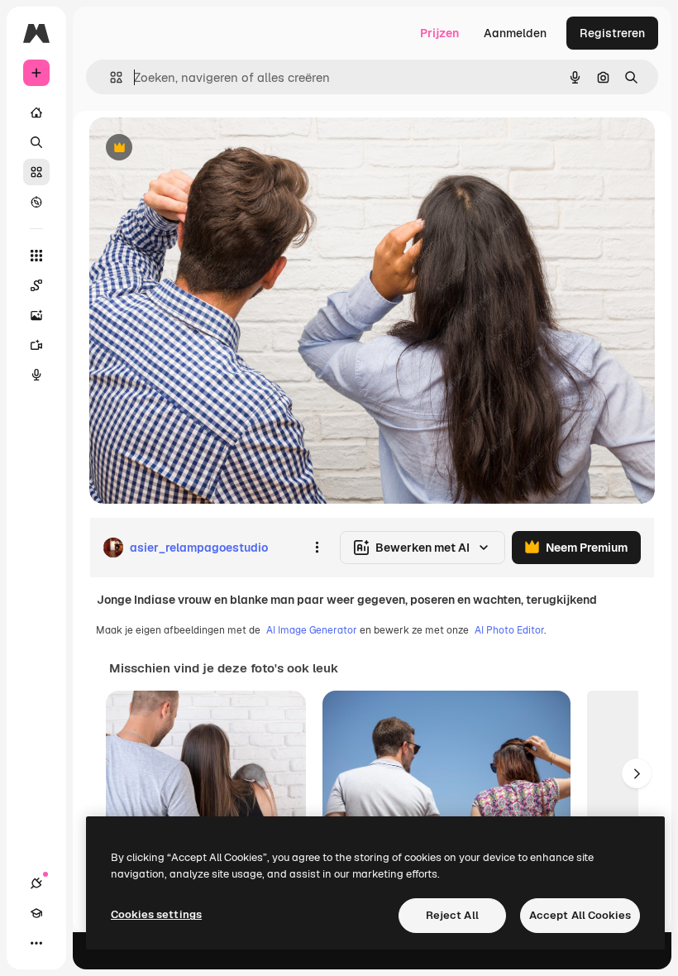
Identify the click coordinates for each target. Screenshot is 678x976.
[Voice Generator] (36, 374)
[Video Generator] (36, 345)
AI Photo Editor (509, 630)
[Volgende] (637, 773)
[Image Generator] (36, 315)
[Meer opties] (316, 547)
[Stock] (36, 172)
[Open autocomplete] (109, 77)
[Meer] (36, 943)
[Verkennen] (36, 202)
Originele (198, 148)
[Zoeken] (36, 142)
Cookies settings (156, 914)
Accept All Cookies (580, 915)
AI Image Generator (311, 630)
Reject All (452, 915)
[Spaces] (36, 285)
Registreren (612, 33)
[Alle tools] (36, 255)
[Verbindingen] (36, 883)
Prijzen (439, 33)
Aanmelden (515, 33)
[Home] (36, 112)
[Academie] (36, 913)
